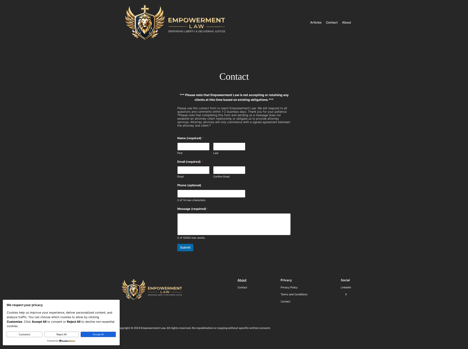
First (179, 153)
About (241, 280)
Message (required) (192, 209)
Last (215, 153)
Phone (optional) (189, 185)
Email (180, 176)
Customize (24, 334)
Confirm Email (221, 176)
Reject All (61, 334)
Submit (185, 247)
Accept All (98, 334)
